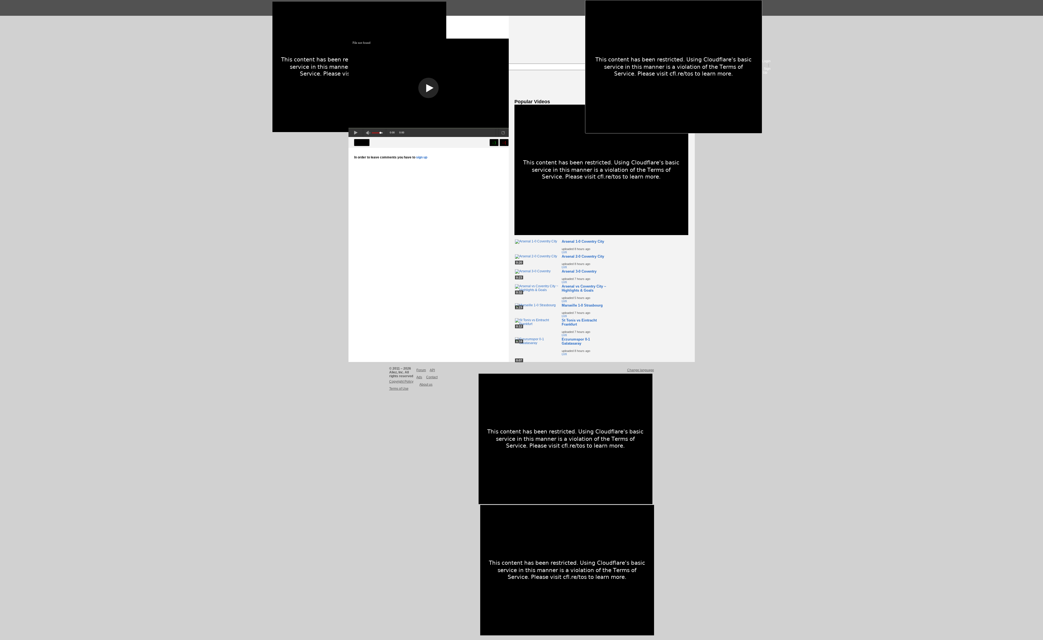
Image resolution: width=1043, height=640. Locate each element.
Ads (419, 377)
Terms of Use (399, 389)
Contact (432, 377)
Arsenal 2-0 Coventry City (583, 256)
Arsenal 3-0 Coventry (579, 271)
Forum (421, 370)
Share (362, 143)
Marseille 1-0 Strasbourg (582, 305)
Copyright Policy (401, 381)
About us (425, 384)
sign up (421, 157)
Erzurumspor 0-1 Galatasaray (576, 341)
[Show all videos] (601, 234)
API (432, 370)
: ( (504, 143)
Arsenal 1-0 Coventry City (583, 241)
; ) (494, 143)
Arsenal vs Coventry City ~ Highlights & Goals (584, 288)
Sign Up (767, 70)
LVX (564, 252)
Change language (640, 370)
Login (766, 61)
